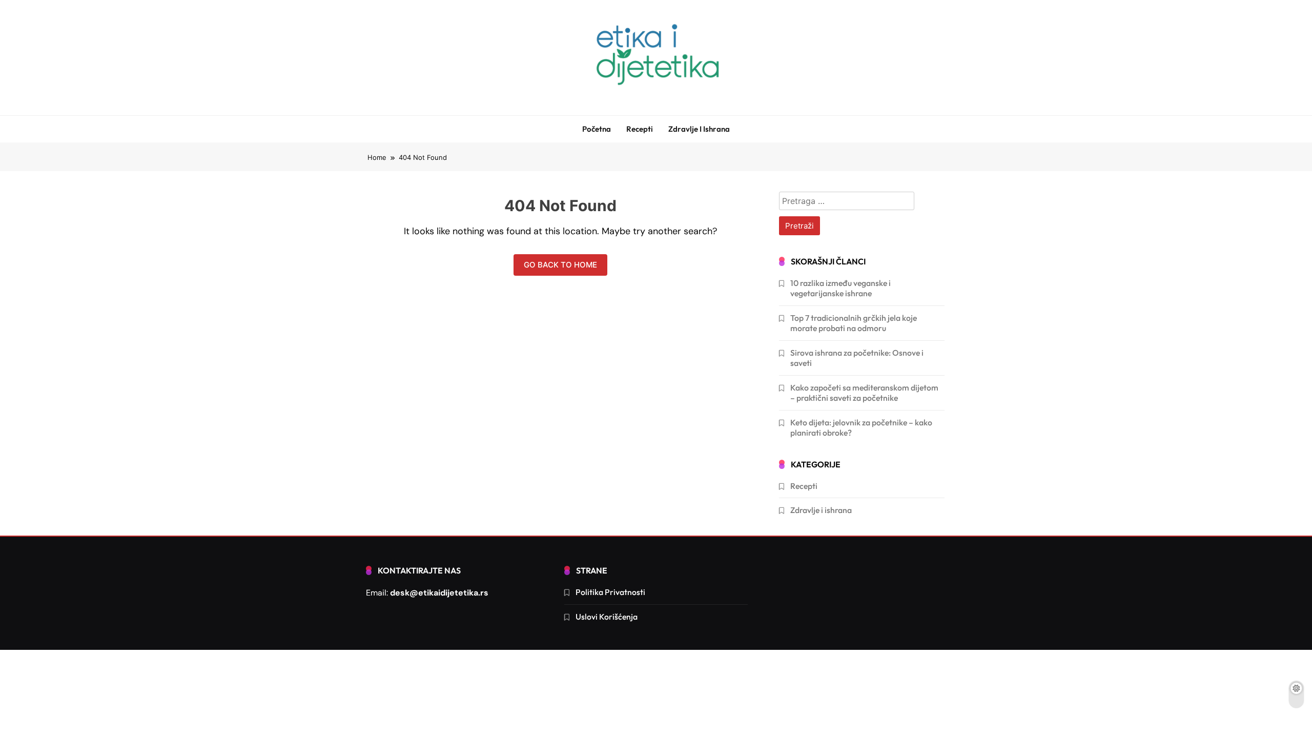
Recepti (639, 129)
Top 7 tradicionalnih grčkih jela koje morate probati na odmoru (853, 323)
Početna (596, 129)
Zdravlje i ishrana (699, 129)
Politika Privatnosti (610, 592)
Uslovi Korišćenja (607, 616)
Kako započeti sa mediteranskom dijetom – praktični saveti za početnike (864, 392)
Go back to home (560, 265)
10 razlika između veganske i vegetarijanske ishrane (840, 288)
